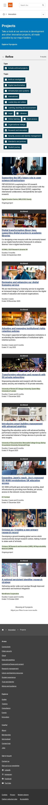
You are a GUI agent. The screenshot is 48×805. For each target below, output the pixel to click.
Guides (4, 699)
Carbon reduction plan (9, 799)
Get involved (6, 739)
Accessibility (24, 799)
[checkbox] (16, 68)
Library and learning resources (12, 673)
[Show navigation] (43, 14)
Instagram (8, 774)
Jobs (3, 748)
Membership (6, 735)
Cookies (4, 795)
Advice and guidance (9, 686)
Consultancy (6, 708)
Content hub (6, 743)
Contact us (5, 761)
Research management (10, 669)
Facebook (8, 779)
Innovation (12, 14)
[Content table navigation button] (5, 5)
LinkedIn (7, 770)
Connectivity (6, 647)
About (4, 730)
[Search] (43, 5)
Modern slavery (23, 795)
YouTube (8, 783)
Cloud (4, 655)
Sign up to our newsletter (10, 766)
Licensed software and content (13, 664)
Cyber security (7, 651)
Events (4, 713)
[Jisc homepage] (10, 5)
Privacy (12, 795)
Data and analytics (8, 660)
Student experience (9, 677)
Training (4, 704)
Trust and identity (8, 682)
